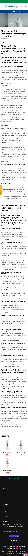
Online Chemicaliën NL (9, 551)
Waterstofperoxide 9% (7, 470)
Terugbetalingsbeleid (10, 553)
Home (4, 488)
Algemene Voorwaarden (8, 508)
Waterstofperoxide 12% (20, 452)
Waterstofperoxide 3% (7, 452)
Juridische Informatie (7, 513)
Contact (4, 496)
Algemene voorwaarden (19, 553)
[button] (2, 6)
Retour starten (6, 499)
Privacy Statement (7, 511)
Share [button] (3, 42)
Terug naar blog (15, 431)
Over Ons (5, 491)
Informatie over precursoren (9, 516)
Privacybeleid (16, 551)
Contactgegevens (23, 551)
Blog (4, 494)
